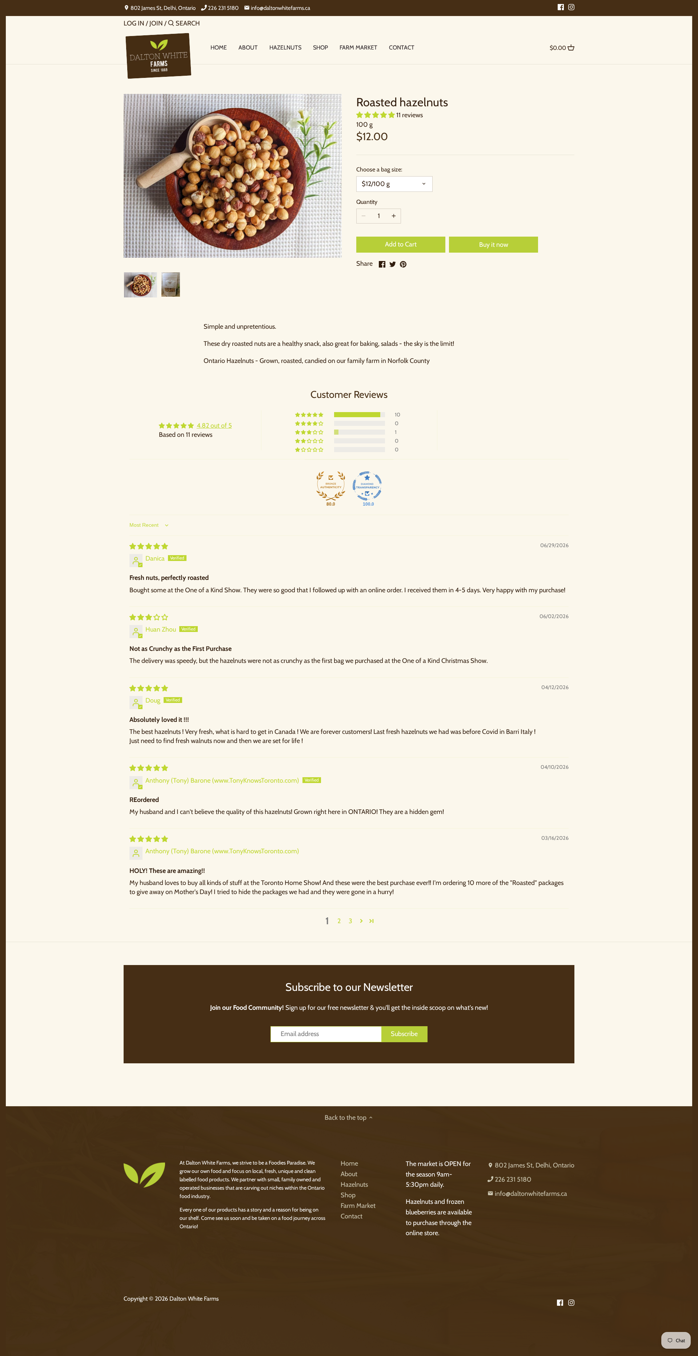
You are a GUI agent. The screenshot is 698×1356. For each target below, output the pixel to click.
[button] (376, 115)
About (349, 1174)
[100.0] (367, 486)
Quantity (366, 201)
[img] (148, 546)
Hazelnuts (354, 1185)
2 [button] (339, 921)
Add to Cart (401, 244)
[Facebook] (561, 6)
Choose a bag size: (379, 169)
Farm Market (358, 1206)
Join (156, 23)
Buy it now (493, 245)
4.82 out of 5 (214, 426)
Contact (351, 1216)
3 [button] (350, 921)
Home (349, 1163)
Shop (348, 1195)
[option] (140, 284)
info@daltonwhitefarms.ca (280, 8)
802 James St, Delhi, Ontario (162, 8)
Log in (134, 23)
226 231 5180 (222, 8)
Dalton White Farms (194, 1298)
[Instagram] (571, 6)
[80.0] (330, 486)
